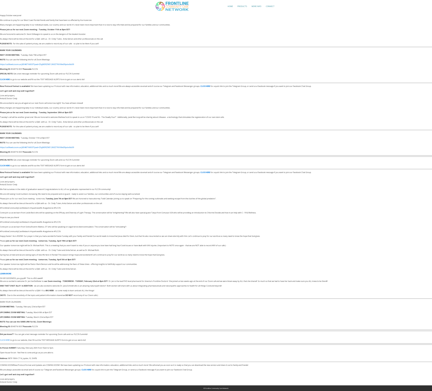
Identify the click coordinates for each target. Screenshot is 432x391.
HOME (230, 6)
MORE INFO (256, 6)
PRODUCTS (242, 6)
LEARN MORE (5, 273)
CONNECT (270, 6)
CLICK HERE (5, 340)
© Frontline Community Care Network (216, 388)
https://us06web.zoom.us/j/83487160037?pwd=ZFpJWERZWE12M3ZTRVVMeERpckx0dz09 (37, 64)
